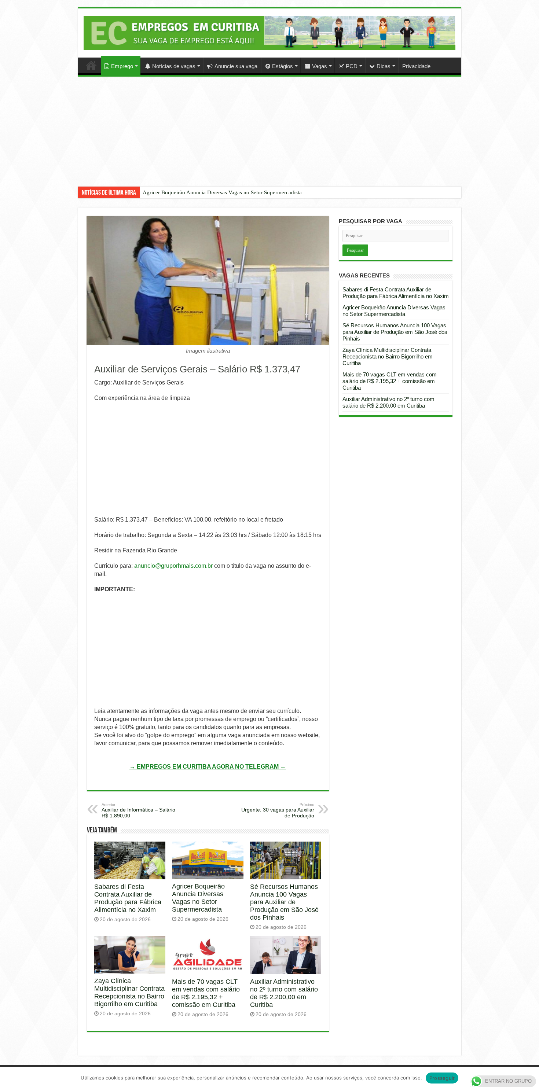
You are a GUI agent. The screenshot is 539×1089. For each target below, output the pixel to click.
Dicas (383, 66)
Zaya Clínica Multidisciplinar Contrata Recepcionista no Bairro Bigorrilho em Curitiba (129, 992)
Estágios (282, 66)
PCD (352, 66)
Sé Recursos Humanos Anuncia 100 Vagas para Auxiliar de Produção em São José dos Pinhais (284, 902)
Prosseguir (442, 1078)
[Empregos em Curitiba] (270, 33)
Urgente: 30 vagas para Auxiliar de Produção (277, 810)
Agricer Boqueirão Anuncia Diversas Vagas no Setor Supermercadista (222, 192)
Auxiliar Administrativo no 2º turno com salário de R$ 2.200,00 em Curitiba (284, 993)
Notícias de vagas (173, 66)
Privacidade (416, 66)
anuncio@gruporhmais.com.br (173, 566)
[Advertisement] (269, 137)
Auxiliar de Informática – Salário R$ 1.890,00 (138, 810)
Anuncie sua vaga (235, 66)
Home (91, 65)
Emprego (122, 66)
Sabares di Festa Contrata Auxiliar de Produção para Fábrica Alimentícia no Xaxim (127, 898)
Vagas (319, 66)
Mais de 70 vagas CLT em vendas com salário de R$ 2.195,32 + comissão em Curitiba (206, 993)
